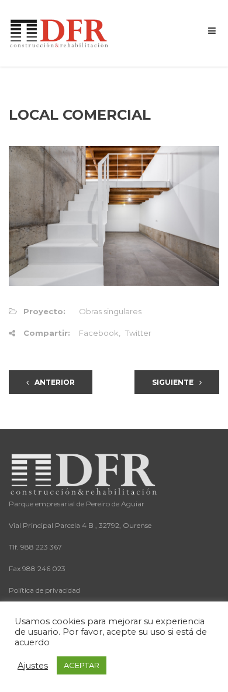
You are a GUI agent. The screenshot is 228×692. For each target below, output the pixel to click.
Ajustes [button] (33, 665)
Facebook (99, 333)
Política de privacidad (44, 590)
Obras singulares (110, 311)
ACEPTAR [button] (81, 665)
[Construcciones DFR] (59, 32)
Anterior (54, 382)
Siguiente (173, 382)
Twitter (138, 333)
